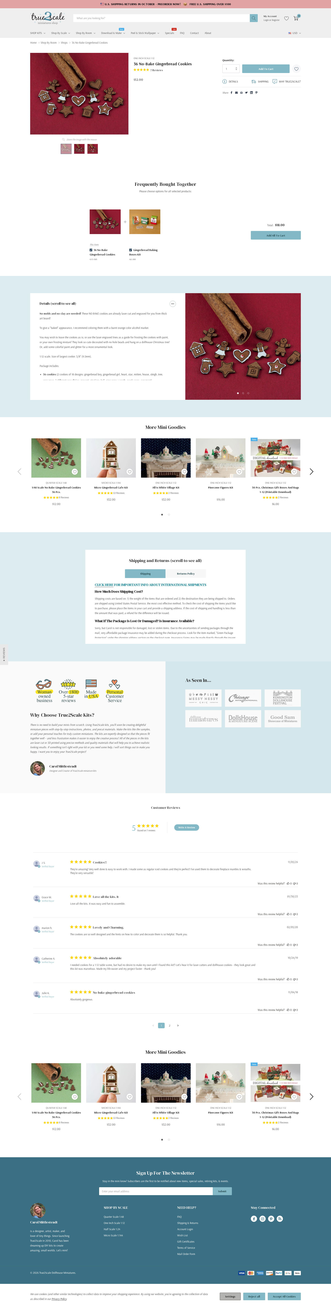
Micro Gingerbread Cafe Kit (111, 487)
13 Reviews (119, 493)
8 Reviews (64, 497)
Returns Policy (186, 573)
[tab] (238, 393)
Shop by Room (84, 33)
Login (266, 20)
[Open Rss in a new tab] (280, 1219)
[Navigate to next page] (178, 1025)
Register (276, 20)
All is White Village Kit (165, 487)
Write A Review (186, 827)
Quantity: (228, 60)
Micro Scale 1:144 (113, 1235)
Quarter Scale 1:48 (114, 1216)
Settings (230, 1296)
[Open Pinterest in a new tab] (271, 1219)
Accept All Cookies (284, 1296)
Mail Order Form (186, 1254)
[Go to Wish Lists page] (286, 18)
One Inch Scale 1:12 (114, 1223)
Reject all (254, 1296)
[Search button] (254, 18)
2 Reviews (173, 493)
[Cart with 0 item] (296, 18)
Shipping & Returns (187, 1223)
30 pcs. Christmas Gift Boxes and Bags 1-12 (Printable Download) (275, 490)
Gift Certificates (185, 1241)
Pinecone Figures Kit (220, 487)
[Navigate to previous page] (153, 1025)
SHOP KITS (36, 33)
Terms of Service (186, 1247)
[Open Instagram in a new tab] (262, 1219)
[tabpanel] (243, 346)
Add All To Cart (276, 235)
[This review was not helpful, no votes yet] (294, 883)
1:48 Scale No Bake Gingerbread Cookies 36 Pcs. (56, 490)
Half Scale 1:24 (112, 1229)
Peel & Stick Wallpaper (143, 33)
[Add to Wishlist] (296, 68)
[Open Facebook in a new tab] (254, 1219)
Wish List (182, 1235)
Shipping (145, 573)
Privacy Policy (59, 1299)
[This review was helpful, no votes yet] (288, 883)
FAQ (179, 1216)
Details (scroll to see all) (58, 303)
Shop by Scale (59, 33)
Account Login (185, 1229)
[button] (4, 654)
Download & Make (111, 32)
